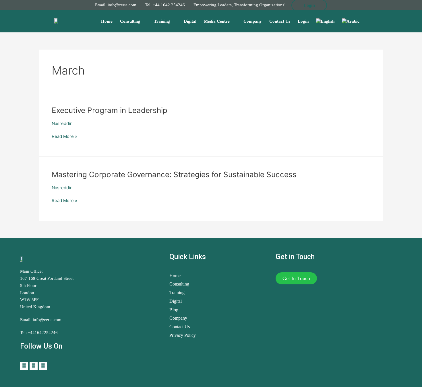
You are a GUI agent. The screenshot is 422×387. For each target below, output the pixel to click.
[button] (296, 278)
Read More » (64, 136)
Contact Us (279, 21)
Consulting (130, 21)
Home (107, 21)
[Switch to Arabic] (350, 21)
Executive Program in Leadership (109, 110)
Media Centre (217, 21)
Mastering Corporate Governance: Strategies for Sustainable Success (174, 174)
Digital (190, 21)
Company (252, 21)
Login (303, 21)
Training (162, 21)
